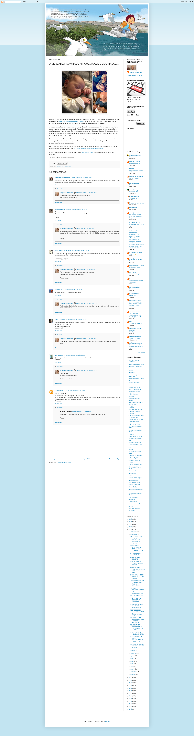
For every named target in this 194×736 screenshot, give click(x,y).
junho (132, 661)
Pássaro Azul (132, 295)
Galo (130, 261)
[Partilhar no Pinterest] (66, 163)
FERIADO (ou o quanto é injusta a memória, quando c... (137, 645)
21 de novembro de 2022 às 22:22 (86, 228)
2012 (130, 701)
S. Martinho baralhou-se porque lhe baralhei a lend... (136, 605)
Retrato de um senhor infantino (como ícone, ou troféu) (136, 346)
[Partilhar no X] (62, 163)
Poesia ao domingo (134, 163)
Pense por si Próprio (134, 274)
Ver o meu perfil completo (134, 75)
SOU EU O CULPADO (135, 508)
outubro (133, 650)
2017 (130, 688)
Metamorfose (133, 473)
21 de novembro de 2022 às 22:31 (86, 303)
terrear (131, 279)
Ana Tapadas (59, 355)
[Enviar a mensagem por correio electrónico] (54, 163)
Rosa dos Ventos (60, 209)
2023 (130, 527)
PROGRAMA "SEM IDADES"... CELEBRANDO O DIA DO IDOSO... (136, 639)
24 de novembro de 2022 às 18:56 (74, 390)
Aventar (131, 168)
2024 (130, 524)
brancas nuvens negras (62, 177)
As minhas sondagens (135, 478)
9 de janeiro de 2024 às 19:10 (81, 411)
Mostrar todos (141, 352)
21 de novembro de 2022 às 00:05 (81, 177)
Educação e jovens (134, 382)
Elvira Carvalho (60, 319)
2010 (130, 706)
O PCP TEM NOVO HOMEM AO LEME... (137, 633)
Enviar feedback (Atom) (64, 462)
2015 (130, 693)
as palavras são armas (136, 266)
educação (132, 511)
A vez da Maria (134, 196)
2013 (130, 698)
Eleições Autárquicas (135, 442)
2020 (130, 680)
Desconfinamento (134, 422)
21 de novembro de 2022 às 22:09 (86, 193)
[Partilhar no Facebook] (64, 163)
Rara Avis (132, 272)
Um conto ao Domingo (135, 455)
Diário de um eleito (134, 424)
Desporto (131, 434)
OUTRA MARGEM (135, 300)
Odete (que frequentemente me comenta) (71, 121)
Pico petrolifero (133, 471)
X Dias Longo (59, 390)
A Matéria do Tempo (135, 259)
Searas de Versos (135, 155)
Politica (131, 370)
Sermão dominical (134, 484)
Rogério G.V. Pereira (66, 193)
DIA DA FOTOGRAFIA (135, 323)
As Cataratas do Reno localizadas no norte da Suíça (135, 216)
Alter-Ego (131, 332)
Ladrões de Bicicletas (136, 176)
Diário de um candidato (136, 436)
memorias (132, 499)
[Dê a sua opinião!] (60, 163)
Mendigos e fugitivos (134, 338)
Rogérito (131, 407)
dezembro (133, 532)
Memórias (132, 372)
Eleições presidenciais (135, 409)
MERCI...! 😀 (132, 254)
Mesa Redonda (133, 480)
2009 (130, 709)
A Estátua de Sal (134, 223)
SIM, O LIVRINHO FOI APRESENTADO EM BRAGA (137, 576)
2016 (130, 690)
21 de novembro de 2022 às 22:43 (86, 339)
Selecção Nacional (134, 460)
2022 (130, 529)
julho (132, 658)
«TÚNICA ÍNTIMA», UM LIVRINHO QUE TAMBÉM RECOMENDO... (137, 583)
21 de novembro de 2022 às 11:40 (76, 209)
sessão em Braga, (88, 152)
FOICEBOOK (133, 208)
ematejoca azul (134, 213)
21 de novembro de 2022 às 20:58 (75, 319)
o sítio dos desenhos (135, 343)
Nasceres (132, 289)
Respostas (60, 189)
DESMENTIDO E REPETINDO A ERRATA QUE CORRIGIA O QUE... (137, 548)
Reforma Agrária (134, 458)
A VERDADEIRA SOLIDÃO (135, 558)
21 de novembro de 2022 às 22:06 (74, 355)
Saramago (132, 396)
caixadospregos (134, 190)
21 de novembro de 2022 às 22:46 (86, 370)
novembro (133, 534)
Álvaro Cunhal (133, 487)
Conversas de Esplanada (136, 415)
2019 (130, 683)
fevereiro (133, 671)
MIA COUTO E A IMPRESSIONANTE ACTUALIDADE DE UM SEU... (137, 627)
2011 (130, 704)
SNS (130, 447)
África (130, 475)
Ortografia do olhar (135, 336)
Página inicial (87, 459)
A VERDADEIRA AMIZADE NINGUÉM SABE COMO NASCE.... (137, 570)
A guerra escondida (134, 267)
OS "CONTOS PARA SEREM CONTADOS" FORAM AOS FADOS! (136, 540)
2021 (130, 677)
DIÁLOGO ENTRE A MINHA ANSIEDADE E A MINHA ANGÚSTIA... (137, 620)
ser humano (132, 405)
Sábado (131, 462)
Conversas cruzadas (135, 504)
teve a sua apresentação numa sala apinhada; (89, 148)
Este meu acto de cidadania (134, 361)
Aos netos (132, 385)
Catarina (57, 289)
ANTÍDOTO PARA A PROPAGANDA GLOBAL (136, 418)
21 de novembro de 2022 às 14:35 (71, 289)
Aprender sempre (134, 178)
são (130, 322)
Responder (58, 185)
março (132, 669)
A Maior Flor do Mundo (135, 465)
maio (132, 664)
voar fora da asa (134, 312)
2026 (130, 519)
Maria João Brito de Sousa (63, 250)
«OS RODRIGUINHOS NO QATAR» (137, 554)
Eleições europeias (134, 482)
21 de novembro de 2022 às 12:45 (82, 250)
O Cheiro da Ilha (134, 294)
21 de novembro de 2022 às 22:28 (86, 269)
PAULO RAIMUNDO (136, 596)
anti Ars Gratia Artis (134, 392)
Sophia (131, 449)
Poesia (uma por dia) (135, 387)
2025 (130, 521)
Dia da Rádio (133, 501)
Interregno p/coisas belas (136, 364)
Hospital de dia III (134, 198)
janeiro (132, 674)
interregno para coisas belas (63, 166)
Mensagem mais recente (57, 459)
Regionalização (133, 497)
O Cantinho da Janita (135, 252)
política (131, 506)
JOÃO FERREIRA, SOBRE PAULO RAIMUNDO (135, 600)
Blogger (107, 721)
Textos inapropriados (135, 389)
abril (131, 666)
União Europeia (133, 394)
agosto (132, 656)
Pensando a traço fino (135, 445)
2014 (130, 696)
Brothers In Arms (133, 191)
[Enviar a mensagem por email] (58, 163)
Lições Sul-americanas (136, 402)
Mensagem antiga (114, 459)
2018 (130, 685)
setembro (133, 653)
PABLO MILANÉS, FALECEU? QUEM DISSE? (136, 563)
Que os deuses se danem (136, 157)
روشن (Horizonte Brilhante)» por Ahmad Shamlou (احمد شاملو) (135, 315)
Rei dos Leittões (134, 287)
